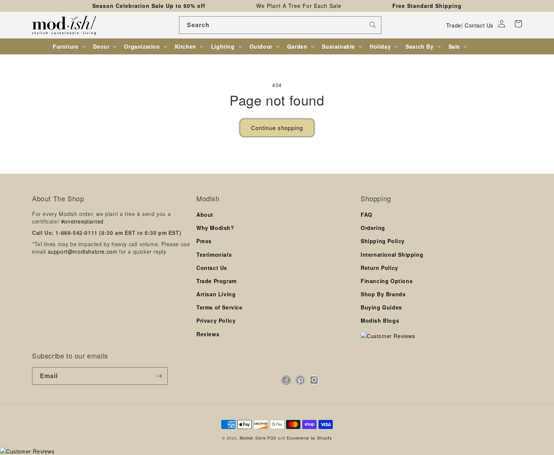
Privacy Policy (216, 320)
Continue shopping (277, 128)
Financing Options (387, 281)
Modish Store (253, 438)
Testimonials (214, 254)
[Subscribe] (159, 376)
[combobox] (280, 25)
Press (204, 241)
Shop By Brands (383, 294)
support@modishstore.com (83, 251)
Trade (453, 25)
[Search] (372, 25)
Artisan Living (216, 294)
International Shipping (392, 254)
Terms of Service (219, 307)
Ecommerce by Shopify (309, 438)
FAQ (366, 214)
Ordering (373, 227)
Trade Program (216, 281)
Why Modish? (215, 227)
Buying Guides (381, 307)
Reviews (207, 334)
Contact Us (479, 25)
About (204, 214)
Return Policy (379, 267)
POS (271, 438)
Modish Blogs (380, 320)
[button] (518, 23)
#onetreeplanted (82, 221)
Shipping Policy (383, 241)
